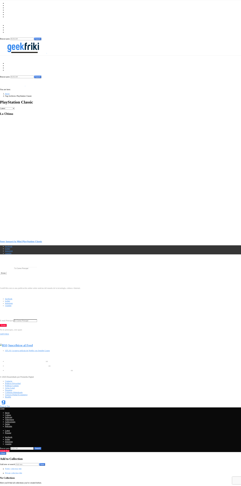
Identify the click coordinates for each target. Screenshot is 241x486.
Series (7, 14)
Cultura (8, 5)
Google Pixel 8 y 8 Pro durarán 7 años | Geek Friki (25, 361)
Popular (8, 433)
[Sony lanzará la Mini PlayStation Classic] (120, 176)
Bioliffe (8, 397)
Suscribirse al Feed (20, 345)
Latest (7, 431)
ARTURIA (4, 334)
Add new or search (8, 464)
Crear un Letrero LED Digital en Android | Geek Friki (26, 366)
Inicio (7, 3)
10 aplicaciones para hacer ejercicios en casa (22, 368)
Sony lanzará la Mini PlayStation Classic (21, 241)
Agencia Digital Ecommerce (16, 395)
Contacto (8, 381)
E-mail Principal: (7, 268)
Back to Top (5, 406)
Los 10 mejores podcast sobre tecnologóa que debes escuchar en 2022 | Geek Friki (37, 370)
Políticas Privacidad (13, 383)
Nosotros (8, 390)
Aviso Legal (10, 388)
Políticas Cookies (12, 386)
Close (2, 408)
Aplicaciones (10, 12)
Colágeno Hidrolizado (14, 392)
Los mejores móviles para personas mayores (22, 373)
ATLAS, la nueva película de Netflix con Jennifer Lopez (27, 351)
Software (8, 8)
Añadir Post (4, 451)
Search (37, 39)
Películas (8, 17)
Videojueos (9, 10)
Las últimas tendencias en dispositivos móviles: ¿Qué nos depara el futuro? (34, 364)
